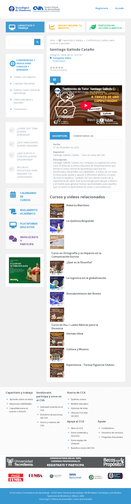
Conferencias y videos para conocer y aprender (25, 65)
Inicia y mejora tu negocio (70, 26)
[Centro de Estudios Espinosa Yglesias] (56, 476)
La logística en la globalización (86, 278)
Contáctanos (108, 428)
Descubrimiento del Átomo (83, 293)
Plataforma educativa (29, 225)
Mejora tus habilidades (21, 403)
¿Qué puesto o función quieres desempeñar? (27, 156)
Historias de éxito (79, 408)
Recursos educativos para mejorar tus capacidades (27, 172)
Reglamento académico (29, 211)
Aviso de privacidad (83, 499)
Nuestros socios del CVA (82, 447)
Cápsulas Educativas (24, 83)
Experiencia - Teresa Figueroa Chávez (90, 365)
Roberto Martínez (77, 205)
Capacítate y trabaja (26, 26)
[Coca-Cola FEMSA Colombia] (16, 477)
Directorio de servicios (112, 432)
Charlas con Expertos (25, 76)
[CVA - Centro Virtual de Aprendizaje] (34, 11)
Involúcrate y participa (29, 240)
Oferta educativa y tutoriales (23, 101)
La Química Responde (80, 221)
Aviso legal (44, 499)
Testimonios (20, 109)
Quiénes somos (78, 399)
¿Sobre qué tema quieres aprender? (27, 131)
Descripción (59, 135)
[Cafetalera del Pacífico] (95, 477)
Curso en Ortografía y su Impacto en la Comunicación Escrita (76, 254)
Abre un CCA (77, 428)
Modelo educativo (79, 403)
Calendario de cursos (28, 196)
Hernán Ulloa (74, 333)
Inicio (52, 40)
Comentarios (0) (83, 135)
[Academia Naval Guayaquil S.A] (115, 476)
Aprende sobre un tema (21, 399)
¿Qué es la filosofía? (79, 262)
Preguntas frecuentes (112, 437)
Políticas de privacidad (61, 499)
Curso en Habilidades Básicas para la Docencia (74, 326)
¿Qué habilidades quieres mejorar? (27, 144)
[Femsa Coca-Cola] (36, 475)
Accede (119, 8)
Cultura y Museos (77, 349)
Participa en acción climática (110, 26)
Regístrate (102, 8)
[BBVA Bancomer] (75, 476)
